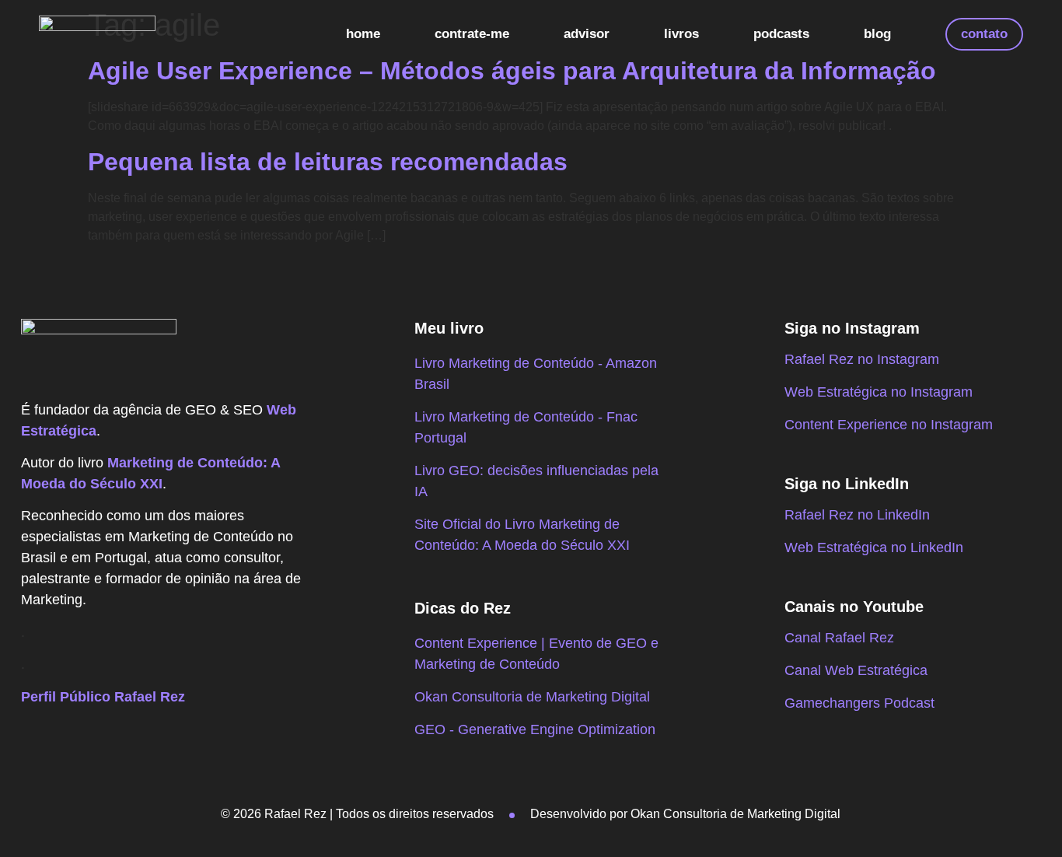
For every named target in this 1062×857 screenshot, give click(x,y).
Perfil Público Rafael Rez (103, 697)
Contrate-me (472, 33)
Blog (877, 33)
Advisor (587, 33)
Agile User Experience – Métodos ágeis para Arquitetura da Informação (512, 71)
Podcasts (781, 33)
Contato (984, 33)
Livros (681, 33)
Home (363, 33)
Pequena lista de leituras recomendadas (328, 162)
